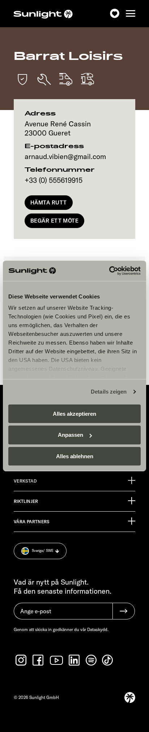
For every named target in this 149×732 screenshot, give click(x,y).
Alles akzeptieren (74, 413)
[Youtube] (57, 660)
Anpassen (70, 435)
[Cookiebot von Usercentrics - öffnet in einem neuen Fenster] (109, 271)
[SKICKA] (123, 611)
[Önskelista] (114, 13)
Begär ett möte (54, 220)
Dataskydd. (97, 629)
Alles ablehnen (74, 456)
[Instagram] (22, 660)
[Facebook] (39, 660)
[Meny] (130, 13)
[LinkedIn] (75, 660)
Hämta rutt (48, 202)
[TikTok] (108, 660)
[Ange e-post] (63, 615)
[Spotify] (91, 660)
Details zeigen (109, 392)
